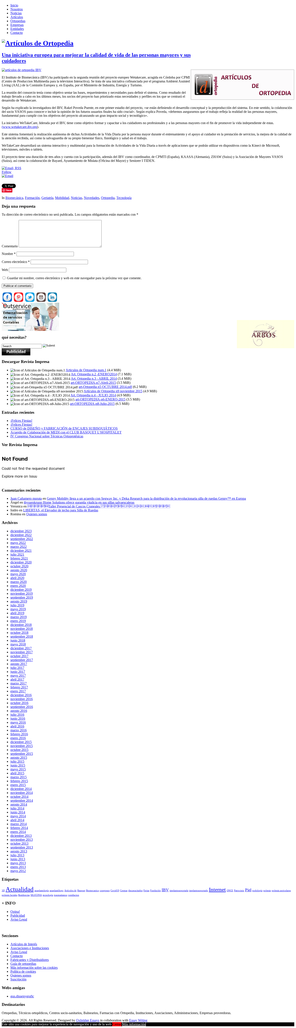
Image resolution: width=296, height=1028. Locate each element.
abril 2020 (17, 578)
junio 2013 (17, 859)
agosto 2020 (18, 570)
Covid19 (115, 890)
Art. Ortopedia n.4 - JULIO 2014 (93, 395)
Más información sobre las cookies (34, 967)
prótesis (267, 890)
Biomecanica (92, 890)
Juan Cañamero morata (26, 498)
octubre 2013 (19, 843)
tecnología (48, 895)
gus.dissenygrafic (22, 996)
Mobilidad (62, 198)
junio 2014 (17, 812)
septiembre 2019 (21, 597)
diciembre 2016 (21, 695)
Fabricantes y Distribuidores (29, 960)
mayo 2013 (18, 863)
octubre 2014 (19, 796)
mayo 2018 (18, 644)
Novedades (91, 198)
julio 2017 (17, 668)
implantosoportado (198, 890)
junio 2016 (17, 718)
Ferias (146, 890)
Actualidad (20, 889)
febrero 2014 (19, 828)
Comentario (10, 246)
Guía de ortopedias (23, 964)
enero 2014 (18, 832)
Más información (134, 1024)
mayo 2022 (18, 543)
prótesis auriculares (281, 890)
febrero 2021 (19, 558)
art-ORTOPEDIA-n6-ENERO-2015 (100, 399)
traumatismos (60, 895)
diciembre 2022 (21, 535)
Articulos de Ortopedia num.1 (86, 370)
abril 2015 (17, 773)
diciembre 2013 (21, 836)
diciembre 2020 (21, 562)
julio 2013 (17, 855)
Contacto (16, 32)
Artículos (16, 17)
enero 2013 (18, 867)
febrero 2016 (19, 734)
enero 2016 (18, 738)
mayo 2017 (18, 675)
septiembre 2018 (21, 636)
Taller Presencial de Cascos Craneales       (99, 506)
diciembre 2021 (21, 550)
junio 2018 (17, 640)
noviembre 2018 (21, 629)
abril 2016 (17, 726)
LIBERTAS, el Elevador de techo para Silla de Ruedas (60, 510)
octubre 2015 (19, 750)
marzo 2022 (18, 546)
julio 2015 (17, 761)
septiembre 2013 (21, 847)
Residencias (24, 895)
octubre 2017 (19, 656)
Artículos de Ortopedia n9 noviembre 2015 (113, 391)
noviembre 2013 (21, 839)
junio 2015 (17, 765)
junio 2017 (17, 671)
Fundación (155, 890)
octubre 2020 (19, 566)
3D (3, 890)
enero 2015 (18, 785)
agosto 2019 (18, 601)
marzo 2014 (18, 824)
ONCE (230, 890)
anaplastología (41, 890)
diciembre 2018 (21, 625)
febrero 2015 (19, 781)
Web (5, 270)
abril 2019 (17, 613)
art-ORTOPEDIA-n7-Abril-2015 (93, 382)
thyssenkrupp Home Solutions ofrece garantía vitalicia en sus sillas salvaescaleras (79, 502)
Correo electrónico (16, 262)
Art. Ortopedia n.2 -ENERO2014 (94, 374)
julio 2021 (17, 554)
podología (257, 890)
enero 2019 (18, 621)
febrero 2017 (19, 687)
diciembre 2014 (21, 789)
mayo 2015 (18, 769)
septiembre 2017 (21, 660)
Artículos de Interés (23, 944)
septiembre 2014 (21, 800)
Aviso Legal (18, 919)
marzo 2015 (18, 777)
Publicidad (17, 915)
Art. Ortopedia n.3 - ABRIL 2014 (94, 378)
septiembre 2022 (21, 539)
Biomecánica (14, 198)
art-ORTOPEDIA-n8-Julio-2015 (92, 404)
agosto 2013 (18, 851)
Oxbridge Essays (87, 1020)
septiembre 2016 (21, 707)
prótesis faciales (9, 895)
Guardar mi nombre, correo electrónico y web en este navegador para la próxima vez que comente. (74, 278)
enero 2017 (18, 691)
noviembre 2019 (21, 593)
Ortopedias (17, 21)
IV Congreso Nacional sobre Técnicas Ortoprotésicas (46, 436)
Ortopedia (108, 198)
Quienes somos (36, 514)
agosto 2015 (18, 757)
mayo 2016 (18, 722)
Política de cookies (23, 971)
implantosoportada (179, 890)
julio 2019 (17, 605)
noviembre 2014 (21, 793)
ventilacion (73, 895)
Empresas (17, 25)
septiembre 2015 (21, 753)
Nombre (9, 254)
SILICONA (36, 895)
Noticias (16, 13)
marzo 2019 (18, 617)
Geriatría (47, 198)
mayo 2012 (18, 871)
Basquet (81, 890)
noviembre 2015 (21, 746)
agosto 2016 (18, 711)
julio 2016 (17, 714)
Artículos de (70, 890)
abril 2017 (17, 679)
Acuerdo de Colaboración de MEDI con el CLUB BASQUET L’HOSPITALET (66, 432)
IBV (165, 890)
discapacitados (135, 890)
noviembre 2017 (21, 652)
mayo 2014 (18, 816)
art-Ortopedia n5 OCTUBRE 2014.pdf (105, 387)
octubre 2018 (19, 632)
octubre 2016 (19, 703)
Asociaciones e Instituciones (29, 948)
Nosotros (16, 9)
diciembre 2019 (21, 589)
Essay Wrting (138, 1020)
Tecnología (124, 198)
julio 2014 (17, 808)
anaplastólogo (56, 890)
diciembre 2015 (21, 742)
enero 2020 (18, 586)
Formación (32, 198)
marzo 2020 (18, 582)
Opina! (15, 911)
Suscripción (18, 979)
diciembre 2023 (21, 531)
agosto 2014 (18, 804)
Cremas (123, 890)
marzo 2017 (18, 683)
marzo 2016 (18, 730)
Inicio (14, 5)
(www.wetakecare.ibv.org (19, 127)
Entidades (17, 29)
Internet (217, 889)
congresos (105, 890)
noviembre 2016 (21, 699)
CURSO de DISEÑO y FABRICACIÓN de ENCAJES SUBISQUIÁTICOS (64, 428)
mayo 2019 (18, 609)
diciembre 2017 (21, 648)
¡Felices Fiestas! (21, 420)
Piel (248, 890)
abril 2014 (17, 820)
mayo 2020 (18, 574)
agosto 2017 (18, 664)
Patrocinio (239, 890)
